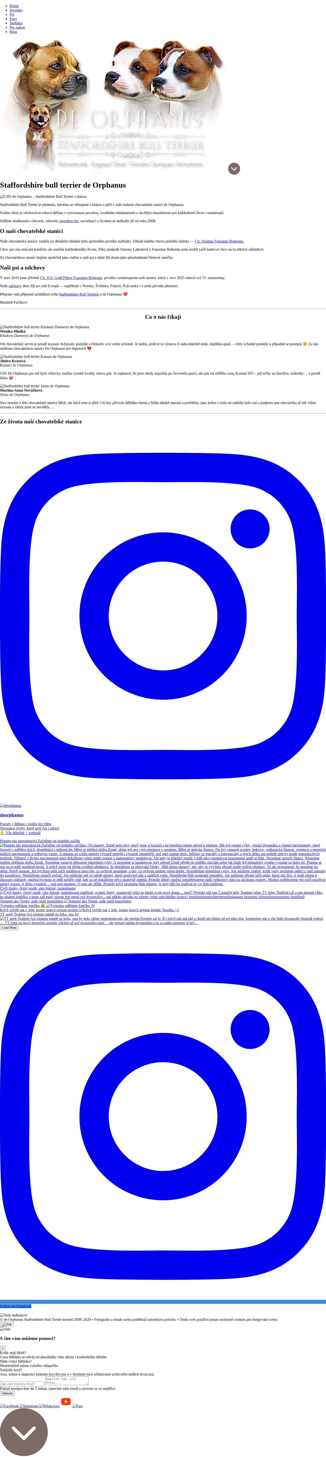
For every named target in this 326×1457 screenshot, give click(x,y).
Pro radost (17, 27)
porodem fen (69, 221)
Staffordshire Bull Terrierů (79, 294)
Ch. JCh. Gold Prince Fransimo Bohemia (71, 278)
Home (14, 6)
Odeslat (7, 1393)
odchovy (15, 286)
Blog (13, 32)
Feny (13, 19)
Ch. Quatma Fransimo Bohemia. (219, 241)
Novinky (16, 10)
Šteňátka (16, 23)
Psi (12, 14)
